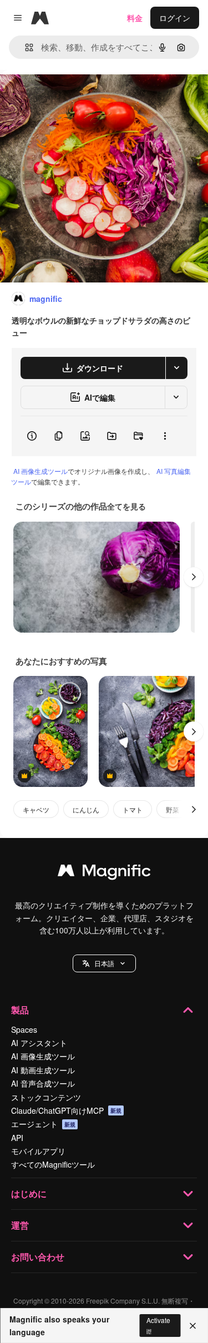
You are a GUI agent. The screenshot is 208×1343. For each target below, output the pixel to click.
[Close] (193, 1325)
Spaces (24, 1029)
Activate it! (158, 1325)
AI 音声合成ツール (43, 1083)
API (17, 1137)
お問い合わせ (37, 1256)
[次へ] (194, 577)
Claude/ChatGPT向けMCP (66, 1110)
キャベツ (36, 809)
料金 (135, 17)
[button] (104, 963)
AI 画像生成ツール (40, 471)
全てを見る (126, 506)
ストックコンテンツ (46, 1097)
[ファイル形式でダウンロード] (176, 368)
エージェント (43, 1123)
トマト (133, 809)
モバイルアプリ (38, 1151)
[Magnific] (104, 873)
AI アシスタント (39, 1042)
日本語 (104, 963)
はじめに (29, 1193)
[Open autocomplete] (24, 47)
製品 (20, 1009)
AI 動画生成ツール (43, 1070)
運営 (20, 1225)
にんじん (86, 809)
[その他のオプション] (165, 436)
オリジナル (76, 95)
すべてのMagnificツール (53, 1164)
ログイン (174, 17)
